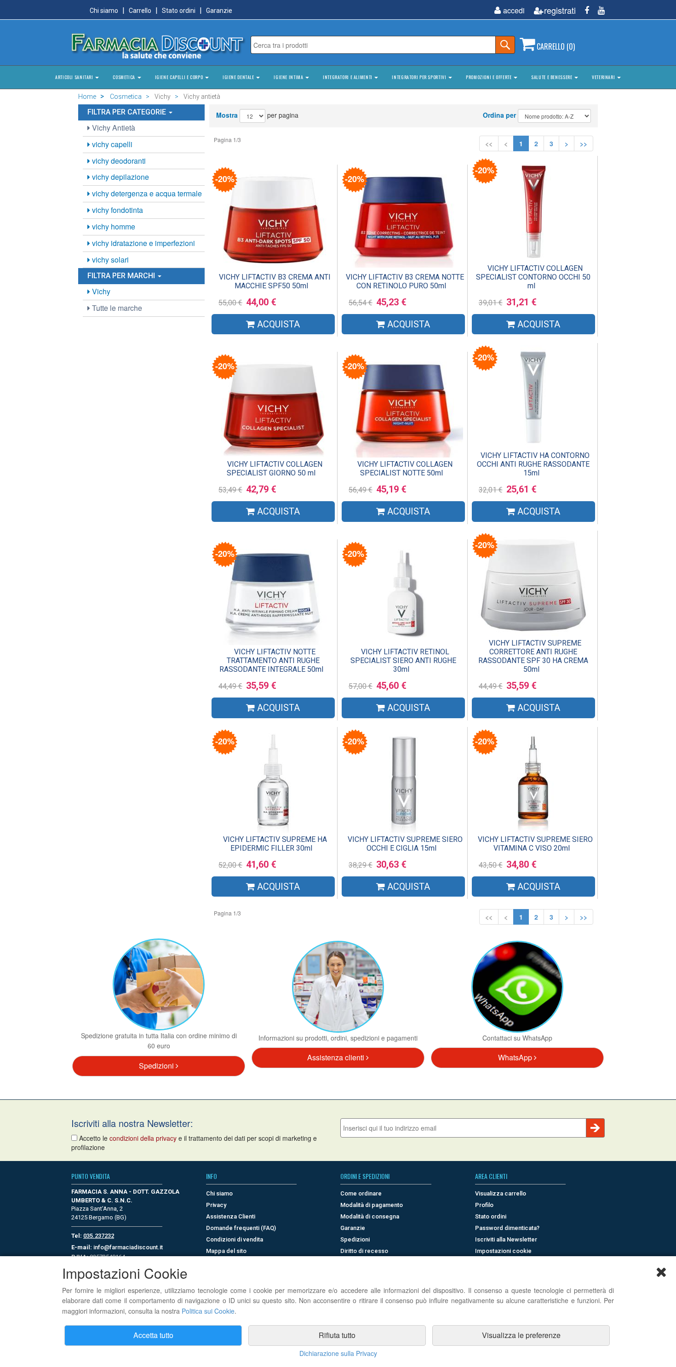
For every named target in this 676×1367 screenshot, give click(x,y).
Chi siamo (104, 10)
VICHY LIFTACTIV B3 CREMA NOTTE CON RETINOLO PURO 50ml (405, 281)
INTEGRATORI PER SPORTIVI (419, 77)
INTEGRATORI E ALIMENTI (348, 77)
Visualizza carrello (500, 1193)
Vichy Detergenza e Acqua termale (146, 193)
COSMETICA (124, 77)
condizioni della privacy (143, 1138)
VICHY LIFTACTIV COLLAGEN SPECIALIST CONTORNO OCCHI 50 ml (533, 277)
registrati (560, 10)
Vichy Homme (112, 226)
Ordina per (499, 115)
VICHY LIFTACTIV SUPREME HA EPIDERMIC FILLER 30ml (275, 843)
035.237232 (98, 1235)
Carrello (140, 10)
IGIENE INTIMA (289, 77)
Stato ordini (178, 10)
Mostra (227, 115)
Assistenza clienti (336, 1057)
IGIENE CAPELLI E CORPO (179, 77)
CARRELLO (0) (555, 46)
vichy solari (109, 259)
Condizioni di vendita (234, 1239)
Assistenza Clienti (230, 1216)
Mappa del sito (226, 1250)
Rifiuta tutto (337, 1335)
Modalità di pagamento (371, 1204)
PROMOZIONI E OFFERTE (489, 77)
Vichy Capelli (111, 144)
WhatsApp (516, 1057)
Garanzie (219, 10)
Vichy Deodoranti (118, 160)
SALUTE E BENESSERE (552, 77)
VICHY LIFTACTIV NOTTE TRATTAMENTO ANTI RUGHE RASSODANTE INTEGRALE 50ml (271, 660)
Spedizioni (157, 1065)
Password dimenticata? (507, 1227)
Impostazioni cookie (503, 1250)
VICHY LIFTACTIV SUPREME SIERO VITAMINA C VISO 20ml (535, 843)
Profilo (484, 1204)
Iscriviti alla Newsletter (506, 1239)
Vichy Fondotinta (116, 210)
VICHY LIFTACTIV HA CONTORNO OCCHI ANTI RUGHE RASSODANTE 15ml (533, 464)
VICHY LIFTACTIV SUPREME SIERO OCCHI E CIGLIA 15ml (405, 843)
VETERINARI (604, 77)
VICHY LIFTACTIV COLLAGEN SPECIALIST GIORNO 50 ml (274, 468)
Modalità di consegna (369, 1216)
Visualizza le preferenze (521, 1335)
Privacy (216, 1204)
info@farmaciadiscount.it (128, 1247)
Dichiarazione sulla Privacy (338, 1353)
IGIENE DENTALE (239, 77)
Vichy (100, 291)
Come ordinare (361, 1193)
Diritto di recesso (364, 1250)
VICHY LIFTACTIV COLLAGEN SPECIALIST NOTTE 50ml (405, 468)
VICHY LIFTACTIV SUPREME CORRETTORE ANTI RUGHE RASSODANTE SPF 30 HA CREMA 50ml (533, 656)
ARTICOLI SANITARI (74, 77)
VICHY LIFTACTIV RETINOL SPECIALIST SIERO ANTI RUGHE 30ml (403, 660)
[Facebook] (583, 10)
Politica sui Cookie (208, 1311)
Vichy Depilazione (119, 177)
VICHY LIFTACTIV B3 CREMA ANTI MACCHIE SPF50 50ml (275, 281)
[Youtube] (598, 10)
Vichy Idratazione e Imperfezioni (142, 243)
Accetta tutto (153, 1335)
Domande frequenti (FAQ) (241, 1227)
